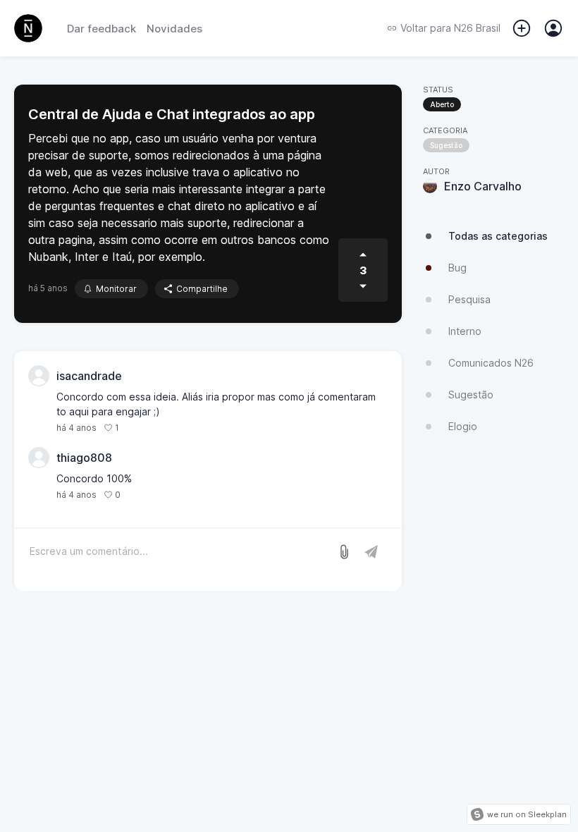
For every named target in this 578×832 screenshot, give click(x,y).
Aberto (442, 104)
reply (137, 427)
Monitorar (116, 288)
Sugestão (446, 145)
